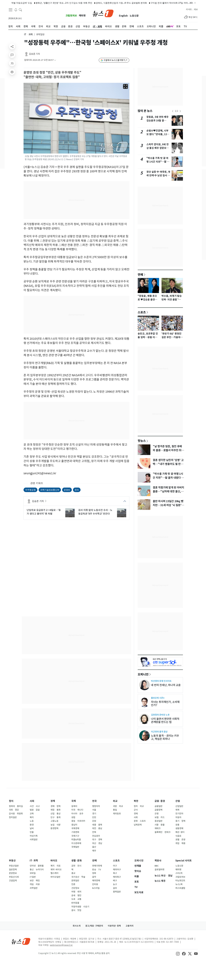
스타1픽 (178, 873)
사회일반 (34, 839)
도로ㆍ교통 (76, 899)
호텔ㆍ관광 (180, 839)
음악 (94, 877)
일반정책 (13, 869)
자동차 (178, 817)
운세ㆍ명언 (76, 895)
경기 (94, 813)
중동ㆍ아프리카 (78, 821)
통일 (115, 809)
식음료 (178, 836)
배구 (115, 880)
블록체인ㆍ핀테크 (162, 832)
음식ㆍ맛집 (76, 910)
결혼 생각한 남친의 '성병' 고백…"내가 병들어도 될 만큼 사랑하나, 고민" (168, 464)
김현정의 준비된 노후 (160, 714)
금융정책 (158, 809)
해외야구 (117, 869)
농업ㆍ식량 (55, 824)
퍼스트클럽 (180, 888)
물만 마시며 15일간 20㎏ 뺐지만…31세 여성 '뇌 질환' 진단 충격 (168, 505)
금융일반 (158, 806)
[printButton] (12, 72)
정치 (11, 801)
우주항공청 (30, 489)
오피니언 (143, 674)
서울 (94, 809)
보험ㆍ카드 (160, 817)
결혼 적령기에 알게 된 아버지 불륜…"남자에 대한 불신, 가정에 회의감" (168, 491)
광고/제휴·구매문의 (94, 925)
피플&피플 (76, 839)
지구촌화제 (76, 843)
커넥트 (189, 9)
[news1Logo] (20, 941)
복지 (32, 817)
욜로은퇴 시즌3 (157, 697)
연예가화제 (97, 865)
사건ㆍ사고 (35, 806)
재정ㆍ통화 (55, 809)
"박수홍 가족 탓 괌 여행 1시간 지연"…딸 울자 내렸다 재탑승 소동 (157, 162)
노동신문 (134, 15)
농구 (115, 884)
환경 (32, 824)
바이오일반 (55, 877)
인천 (94, 817)
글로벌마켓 (159, 869)
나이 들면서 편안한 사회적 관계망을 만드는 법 (165, 720)
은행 (156, 813)
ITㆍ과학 (28, 34)
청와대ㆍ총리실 (16, 806)
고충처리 (129, 925)
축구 (115, 873)
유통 (177, 824)
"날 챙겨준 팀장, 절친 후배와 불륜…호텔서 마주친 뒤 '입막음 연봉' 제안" (167, 450)
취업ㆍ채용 (180, 843)
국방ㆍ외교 (118, 806)
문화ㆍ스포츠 (140, 821)
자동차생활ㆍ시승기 (80, 906)
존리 (77, 489)
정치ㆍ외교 (139, 806)
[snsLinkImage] (178, 953)
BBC (157, 865)
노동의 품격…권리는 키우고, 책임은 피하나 (165, 737)
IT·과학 (34, 860)
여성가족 (34, 836)
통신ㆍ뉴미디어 (37, 869)
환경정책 (54, 828)
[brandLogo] (103, 13)
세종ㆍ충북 (97, 824)
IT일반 (33, 877)
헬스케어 (54, 873)
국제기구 (75, 836)
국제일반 (75, 847)
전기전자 (179, 813)
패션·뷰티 (179, 832)
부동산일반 (14, 865)
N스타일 (96, 888)
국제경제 (75, 828)
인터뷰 (95, 884)
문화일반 (75, 880)
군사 (136, 809)
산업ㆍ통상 (55, 813)
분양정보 (13, 873)
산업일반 (179, 806)
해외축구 (117, 877)
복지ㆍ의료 (55, 865)
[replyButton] (12, 55)
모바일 (33, 873)
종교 (73, 873)
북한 (136, 801)
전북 (94, 832)
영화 (94, 873)
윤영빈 (67, 489)
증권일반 (158, 821)
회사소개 (77, 925)
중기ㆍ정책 (180, 821)
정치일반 (13, 817)
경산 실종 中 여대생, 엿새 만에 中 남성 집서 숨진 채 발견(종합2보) (158, 175)
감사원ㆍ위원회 (16, 813)
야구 (115, 865)
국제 (73, 801)
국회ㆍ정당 (14, 809)
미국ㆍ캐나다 (77, 809)
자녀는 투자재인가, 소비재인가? (165, 703)
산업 (177, 801)
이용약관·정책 (114, 925)
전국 (94, 801)
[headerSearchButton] (20, 9)
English (123, 15)
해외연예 (96, 880)
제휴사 (158, 860)
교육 (32, 813)
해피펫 (82, 15)
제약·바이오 (56, 869)
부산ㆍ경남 (97, 843)
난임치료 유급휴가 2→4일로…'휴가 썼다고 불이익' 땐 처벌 (44, 512)
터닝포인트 (180, 880)
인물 (32, 832)
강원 (94, 821)
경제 (53, 801)
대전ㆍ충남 (97, 828)
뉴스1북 (178, 884)
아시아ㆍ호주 (77, 813)
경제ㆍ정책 (55, 806)
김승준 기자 (34, 53)
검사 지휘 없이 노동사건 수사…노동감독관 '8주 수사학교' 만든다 (95, 512)
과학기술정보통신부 (49, 489)
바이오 (54, 860)
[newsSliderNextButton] (180, 111)
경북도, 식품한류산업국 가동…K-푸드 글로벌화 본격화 (106, 3)
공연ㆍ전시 (76, 865)
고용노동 (54, 821)
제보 (196, 9)
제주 (94, 850)
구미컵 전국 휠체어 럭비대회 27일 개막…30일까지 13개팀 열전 (166, 3)
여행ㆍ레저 (76, 891)
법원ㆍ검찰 (35, 809)
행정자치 (96, 806)
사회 (32, 801)
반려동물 (75, 903)
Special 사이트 (183, 860)
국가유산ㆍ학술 (78, 877)
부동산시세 (14, 877)
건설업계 (13, 880)
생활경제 (179, 828)
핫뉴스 (142, 441)
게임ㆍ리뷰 (35, 884)
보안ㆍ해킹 (35, 880)
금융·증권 (160, 801)
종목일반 (117, 891)
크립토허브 (71, 15)
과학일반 (34, 888)
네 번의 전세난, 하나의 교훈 (166, 685)
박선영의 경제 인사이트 (161, 681)
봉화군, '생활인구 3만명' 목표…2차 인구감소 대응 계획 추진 (49, 3)
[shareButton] (12, 46)
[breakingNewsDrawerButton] (15, 9)
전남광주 (96, 836)
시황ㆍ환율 (160, 824)
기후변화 (75, 832)
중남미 (74, 824)
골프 (115, 888)
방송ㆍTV (96, 869)
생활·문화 (76, 860)
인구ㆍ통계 (55, 817)
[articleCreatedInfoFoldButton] (55, 60)
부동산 (12, 860)
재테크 (157, 828)
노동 (32, 821)
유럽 (73, 817)
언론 (73, 884)
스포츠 (142, 312)
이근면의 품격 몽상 (159, 731)
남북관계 (138, 824)
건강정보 (75, 888)
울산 (94, 847)
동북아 (74, 806)
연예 (140, 274)
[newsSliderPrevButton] (172, 111)
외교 (115, 801)
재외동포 (117, 813)
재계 (177, 809)
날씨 (32, 828)
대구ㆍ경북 (97, 839)
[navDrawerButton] (10, 9)
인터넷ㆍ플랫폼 (37, 865)
